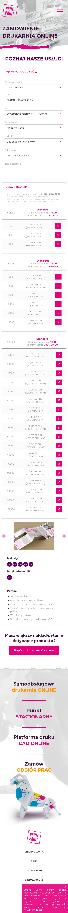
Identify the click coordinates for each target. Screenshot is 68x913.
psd (31, 564)
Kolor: (8, 108)
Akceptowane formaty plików (26, 600)
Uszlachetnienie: (13, 136)
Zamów (34, 767)
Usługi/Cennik (34, 870)
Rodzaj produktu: (13, 82)
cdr (14, 564)
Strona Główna (34, 852)
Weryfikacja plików (20, 615)
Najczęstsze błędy (20, 596)
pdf (25, 564)
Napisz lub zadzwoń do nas (34, 650)
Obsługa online (34, 880)
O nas (34, 861)
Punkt (34, 714)
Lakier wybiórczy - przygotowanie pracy (32, 604)
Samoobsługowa (34, 687)
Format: (9, 94)
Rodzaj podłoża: (13, 122)
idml (20, 564)
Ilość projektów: (13, 164)
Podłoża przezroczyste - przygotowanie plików (32, 610)
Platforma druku (34, 740)
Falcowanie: (11, 150)
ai (9, 564)
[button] (34, 87)
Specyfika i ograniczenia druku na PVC (31, 619)
